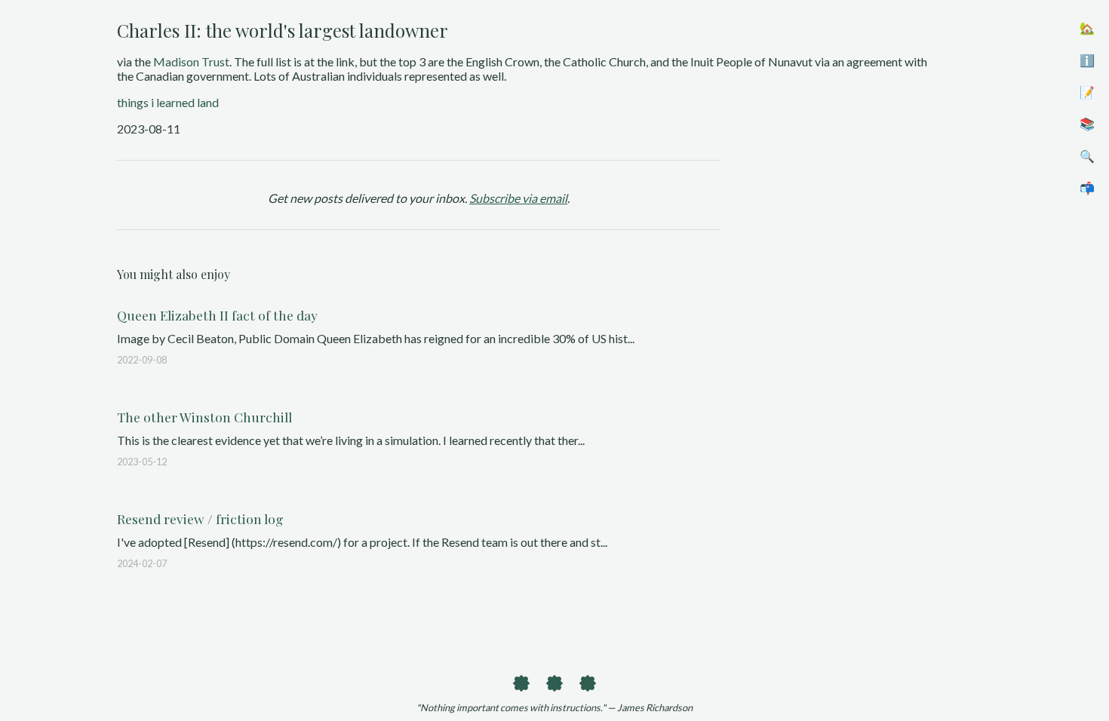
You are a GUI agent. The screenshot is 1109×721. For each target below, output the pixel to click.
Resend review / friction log (200, 518)
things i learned (156, 102)
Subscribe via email (518, 198)
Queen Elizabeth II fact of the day (217, 315)
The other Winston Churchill (204, 416)
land (208, 102)
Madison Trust (191, 61)
